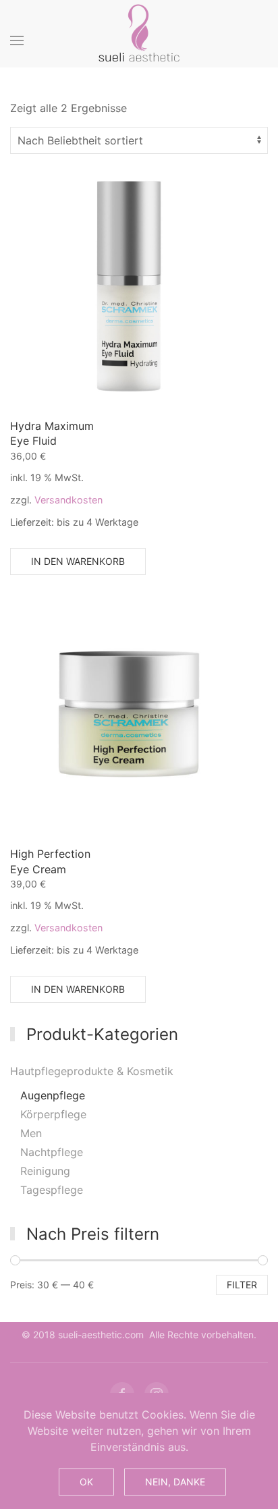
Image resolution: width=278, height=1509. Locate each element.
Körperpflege (53, 1114)
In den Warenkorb (78, 561)
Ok (86, 1481)
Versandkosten (68, 499)
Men (31, 1133)
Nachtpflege (51, 1152)
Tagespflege (51, 1190)
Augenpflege (52, 1095)
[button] (17, 40)
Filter (242, 1284)
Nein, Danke (175, 1481)
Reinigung (45, 1171)
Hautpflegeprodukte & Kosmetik (91, 1071)
